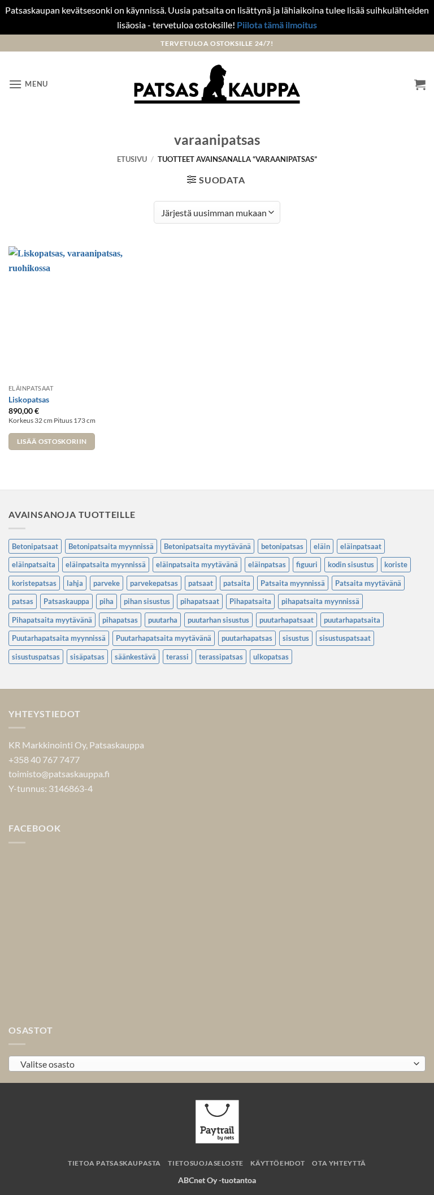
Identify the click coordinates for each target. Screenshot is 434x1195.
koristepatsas (34, 583)
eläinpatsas (267, 564)
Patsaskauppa (66, 601)
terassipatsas (221, 656)
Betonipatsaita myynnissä (111, 546)
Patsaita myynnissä (293, 583)
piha (106, 601)
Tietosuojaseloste (205, 1163)
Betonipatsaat (35, 546)
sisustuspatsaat (345, 638)
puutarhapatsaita (352, 619)
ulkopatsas (271, 656)
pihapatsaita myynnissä (320, 601)
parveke (106, 583)
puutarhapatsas (247, 638)
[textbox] (214, 1064)
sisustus (296, 638)
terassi (177, 656)
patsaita (236, 583)
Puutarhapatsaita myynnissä (59, 638)
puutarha (162, 619)
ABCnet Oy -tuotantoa (217, 1180)
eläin (322, 546)
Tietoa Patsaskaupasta (114, 1163)
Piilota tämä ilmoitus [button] (277, 24)
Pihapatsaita (250, 601)
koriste (395, 564)
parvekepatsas (154, 583)
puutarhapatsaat (286, 619)
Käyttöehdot (277, 1163)
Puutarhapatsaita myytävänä (163, 638)
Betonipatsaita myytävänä (207, 546)
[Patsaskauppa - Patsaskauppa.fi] (217, 84)
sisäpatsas (87, 656)
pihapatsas (120, 619)
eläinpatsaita (33, 564)
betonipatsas (282, 546)
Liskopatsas (28, 399)
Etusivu (132, 159)
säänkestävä (135, 656)
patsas (22, 601)
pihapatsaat (199, 601)
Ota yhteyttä (339, 1163)
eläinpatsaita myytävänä (197, 564)
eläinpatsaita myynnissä (106, 564)
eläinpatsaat (360, 546)
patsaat (200, 583)
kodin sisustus (351, 564)
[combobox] (217, 1064)
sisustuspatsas (36, 656)
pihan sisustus (147, 601)
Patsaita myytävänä (368, 583)
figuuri (307, 564)
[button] (28, 84)
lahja (75, 583)
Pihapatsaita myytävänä (52, 619)
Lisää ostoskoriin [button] (52, 441)
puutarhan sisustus (218, 619)
